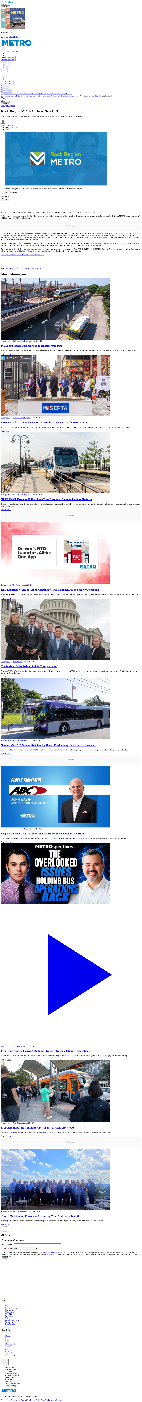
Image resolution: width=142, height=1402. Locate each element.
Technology (5, 86)
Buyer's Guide (67, 94)
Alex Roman (16, 585)
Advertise (24, 96)
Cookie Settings (105, 96)
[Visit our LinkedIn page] (4, 1236)
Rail (2, 78)
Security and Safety (8, 82)
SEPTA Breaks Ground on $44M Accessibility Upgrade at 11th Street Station (44, 422)
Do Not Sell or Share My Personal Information (46, 1400)
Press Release (61, 96)
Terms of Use (16, 1400)
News (16, 2)
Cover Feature (9, 2)
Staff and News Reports (21, 341)
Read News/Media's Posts (10, 127)
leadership (25, 268)
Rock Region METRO (14, 268)
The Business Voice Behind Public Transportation (29, 666)
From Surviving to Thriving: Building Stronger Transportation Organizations (45, 1050)
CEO (31, 268)
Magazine (4, 94)
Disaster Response (7, 57)
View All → (5, 1226)
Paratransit (4, 74)
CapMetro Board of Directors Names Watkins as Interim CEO (22, 255)
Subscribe (4, 37)
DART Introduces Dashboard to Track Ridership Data (31, 345)
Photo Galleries (26, 94)
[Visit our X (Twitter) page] (6, 1236)
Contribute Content (49, 96)
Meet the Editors (15, 96)
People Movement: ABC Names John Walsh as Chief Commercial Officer (42, 833)
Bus (2, 53)
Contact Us (70, 96)
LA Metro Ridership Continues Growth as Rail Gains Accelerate (37, 1127)
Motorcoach (5, 66)
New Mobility (6, 70)
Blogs (14, 94)
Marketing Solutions (35, 96)
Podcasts (35, 94)
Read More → (6, 354)
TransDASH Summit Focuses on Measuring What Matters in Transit (40, 1216)
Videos (18, 94)
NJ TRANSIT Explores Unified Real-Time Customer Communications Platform (46, 499)
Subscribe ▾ (5, 6)
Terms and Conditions (92, 96)
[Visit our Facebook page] (2, 1236)
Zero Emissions (6, 90)
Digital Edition (14, 37)
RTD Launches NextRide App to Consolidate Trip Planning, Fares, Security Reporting (50, 589)
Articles (21, 2)
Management (5, 62)
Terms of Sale (25, 1400)
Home (3, 106)
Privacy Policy (79, 96)
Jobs (39, 94)
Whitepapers (52, 94)
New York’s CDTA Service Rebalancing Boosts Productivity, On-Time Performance (48, 745)
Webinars (44, 94)
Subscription (5, 96)
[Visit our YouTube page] (9, 1236)
